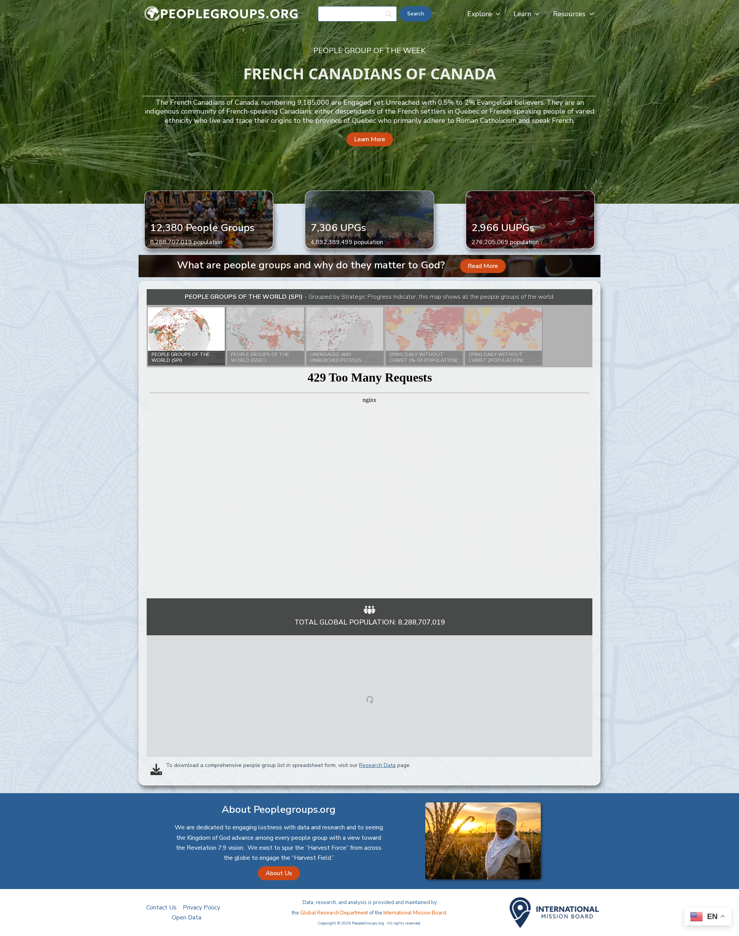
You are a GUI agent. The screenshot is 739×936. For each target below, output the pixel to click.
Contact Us (161, 907)
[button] (496, 14)
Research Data (377, 765)
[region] (369, 443)
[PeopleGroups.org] (221, 13)
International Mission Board (414, 912)
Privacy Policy (201, 907)
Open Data (186, 917)
